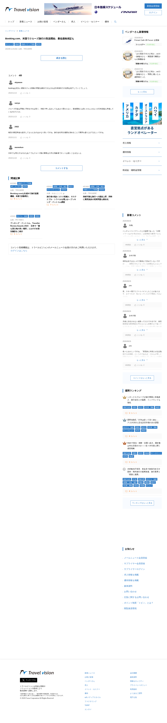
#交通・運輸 (149, 407)
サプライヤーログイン (134, 569)
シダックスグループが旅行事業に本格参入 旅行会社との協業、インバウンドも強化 (143, 400)
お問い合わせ (130, 591)
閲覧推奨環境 (130, 608)
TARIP (87, 705)
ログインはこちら (19, 250)
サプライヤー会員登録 (134, 563)
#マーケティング (53, 190)
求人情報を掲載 (131, 575)
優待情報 (127, 152)
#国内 (31, 216)
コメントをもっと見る (142, 378)
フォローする (31, 680)
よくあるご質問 (136, 693)
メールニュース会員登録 (135, 558)
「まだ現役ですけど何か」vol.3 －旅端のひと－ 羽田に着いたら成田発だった (147, 74)
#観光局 (141, 479)
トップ (11, 22)
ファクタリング (91, 701)
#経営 (158, 407)
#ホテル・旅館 (22, 216)
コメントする (61, 168)
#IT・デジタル (16, 186)
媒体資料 (128, 586)
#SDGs (63, 190)
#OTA (39, 44)
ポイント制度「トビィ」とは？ (138, 603)
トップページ (10, 31)
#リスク (149, 485)
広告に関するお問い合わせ (136, 597)
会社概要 (133, 673)
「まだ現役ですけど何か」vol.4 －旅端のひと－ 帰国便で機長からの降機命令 (147, 56)
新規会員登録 (153, 6)
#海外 (17, 44)
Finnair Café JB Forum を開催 (146, 40)
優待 (107, 22)
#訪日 (71, 186)
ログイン (153, 12)
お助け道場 (42, 22)
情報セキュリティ (137, 681)
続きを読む (61, 58)
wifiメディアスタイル (93, 697)
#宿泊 (37, 216)
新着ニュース (26, 22)
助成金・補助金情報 (132, 170)
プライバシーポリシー (138, 685)
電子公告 (133, 697)
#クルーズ (9, 44)
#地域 (147, 453)
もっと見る (142, 92)
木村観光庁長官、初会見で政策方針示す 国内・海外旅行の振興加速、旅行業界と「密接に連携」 (144, 471)
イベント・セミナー (90, 22)
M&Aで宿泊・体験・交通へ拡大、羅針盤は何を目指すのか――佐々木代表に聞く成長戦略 (143, 445)
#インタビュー (128, 430)
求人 (73, 22)
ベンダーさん (59, 22)
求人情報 (127, 143)
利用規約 (133, 689)
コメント (18, 199)
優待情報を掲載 (131, 580)
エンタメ (88, 709)
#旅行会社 (126, 407)
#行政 (135, 479)
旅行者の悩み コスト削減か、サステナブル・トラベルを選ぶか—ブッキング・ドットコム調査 (61, 199)
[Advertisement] (142, 196)
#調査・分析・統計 (60, 186)
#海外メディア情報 (28, 44)
